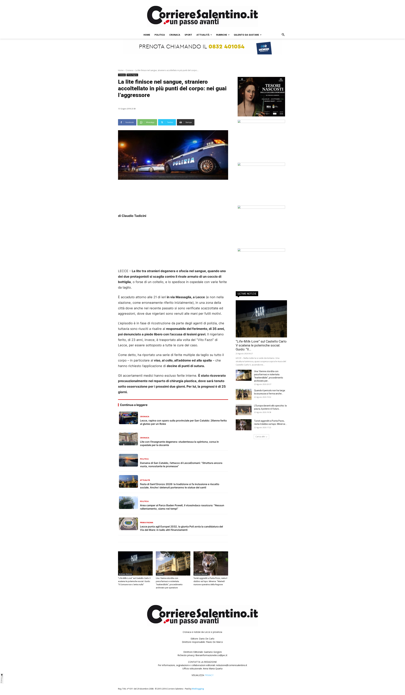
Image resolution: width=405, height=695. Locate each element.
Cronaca (129, 70)
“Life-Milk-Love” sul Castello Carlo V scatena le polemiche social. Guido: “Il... (261, 345)
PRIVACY (209, 675)
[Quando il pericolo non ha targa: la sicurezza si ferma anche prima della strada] (244, 394)
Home (121, 70)
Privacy (1, 679)
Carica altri (260, 436)
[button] (283, 35)
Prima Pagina (132, 75)
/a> (261, 246)
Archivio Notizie (125, 574)
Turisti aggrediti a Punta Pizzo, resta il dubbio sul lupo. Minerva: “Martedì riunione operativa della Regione (210, 581)
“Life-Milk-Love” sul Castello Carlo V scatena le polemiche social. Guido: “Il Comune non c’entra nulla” (134, 581)
